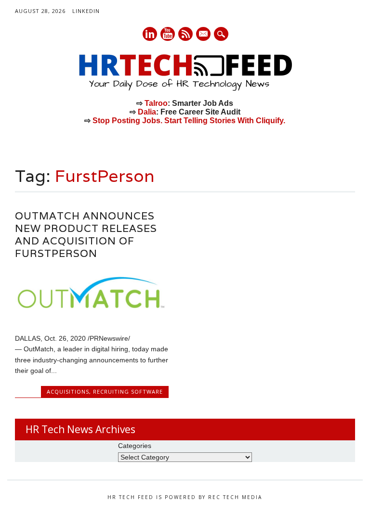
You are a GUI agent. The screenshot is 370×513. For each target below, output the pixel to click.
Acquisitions (68, 391)
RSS (185, 34)
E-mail (204, 34)
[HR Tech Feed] (185, 89)
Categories (134, 445)
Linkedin (150, 34)
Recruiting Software (128, 391)
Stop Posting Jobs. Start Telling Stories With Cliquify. (188, 120)
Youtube (167, 34)
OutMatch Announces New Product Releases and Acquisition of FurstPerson (86, 234)
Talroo (156, 103)
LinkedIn (86, 10)
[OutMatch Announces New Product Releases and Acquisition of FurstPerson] (91, 318)
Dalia (147, 112)
